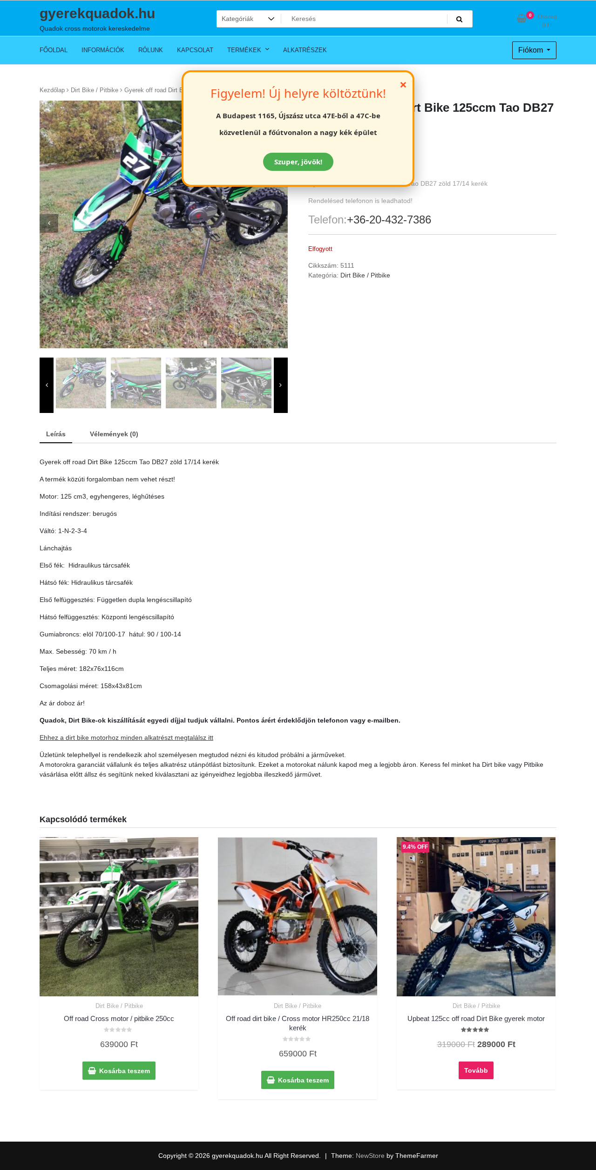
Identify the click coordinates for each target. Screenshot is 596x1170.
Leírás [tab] (56, 434)
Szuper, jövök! (298, 161)
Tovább (476, 1070)
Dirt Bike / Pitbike (94, 90)
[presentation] (49, 223)
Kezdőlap (52, 90)
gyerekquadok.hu (97, 13)
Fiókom (531, 50)
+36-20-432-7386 (389, 219)
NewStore (370, 1155)
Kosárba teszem (124, 1071)
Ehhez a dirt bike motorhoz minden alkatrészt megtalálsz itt (126, 737)
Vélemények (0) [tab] (114, 434)
